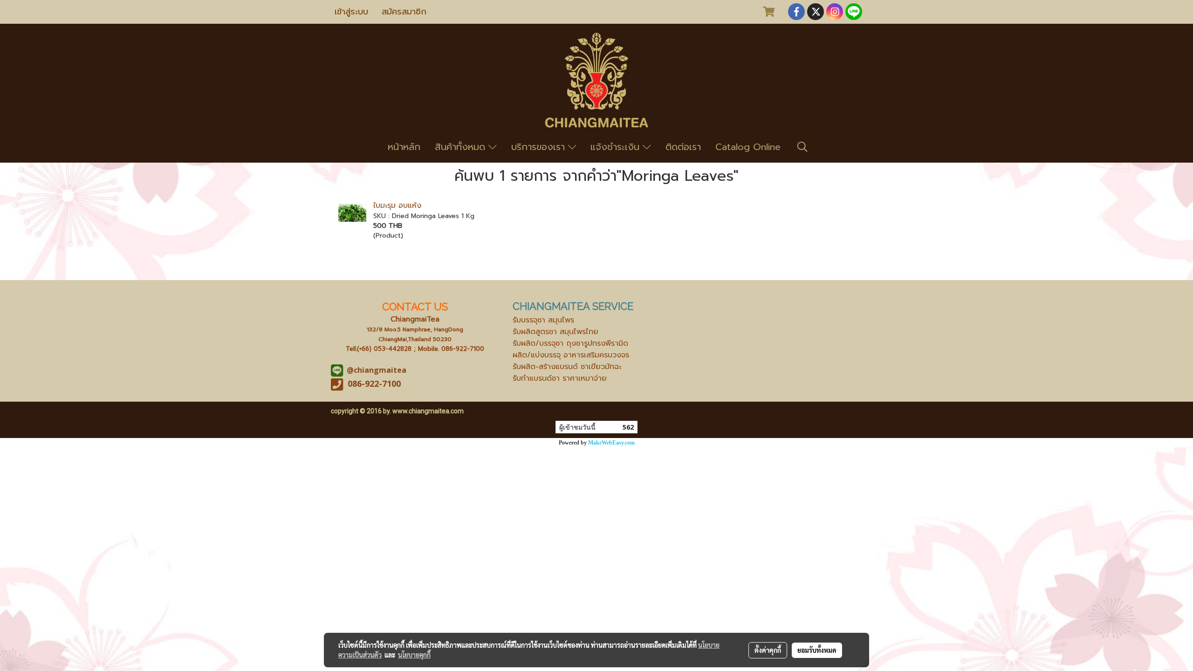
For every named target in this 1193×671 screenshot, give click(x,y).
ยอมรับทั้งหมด (816, 650)
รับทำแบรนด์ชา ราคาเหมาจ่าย (560, 378)
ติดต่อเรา (683, 147)
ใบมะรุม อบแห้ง (397, 205)
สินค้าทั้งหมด (461, 147)
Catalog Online (748, 147)
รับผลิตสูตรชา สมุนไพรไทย (555, 331)
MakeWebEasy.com (611, 442)
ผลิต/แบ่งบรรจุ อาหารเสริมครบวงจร (571, 355)
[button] (802, 147)
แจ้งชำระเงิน (616, 147)
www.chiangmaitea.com (428, 411)
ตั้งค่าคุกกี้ (767, 650)
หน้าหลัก (404, 147)
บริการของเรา (539, 147)
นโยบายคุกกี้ (414, 654)
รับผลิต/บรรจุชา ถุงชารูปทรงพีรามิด (570, 343)
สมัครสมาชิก (404, 11)
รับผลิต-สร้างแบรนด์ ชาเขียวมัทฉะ (567, 366)
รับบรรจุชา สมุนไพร (543, 320)
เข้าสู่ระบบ (351, 11)
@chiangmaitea (376, 370)
